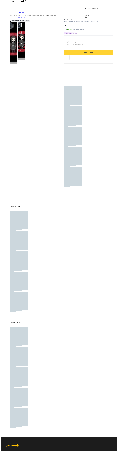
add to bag (88, 52)
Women (21, 12)
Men (21, 6)
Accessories (21, 18)
